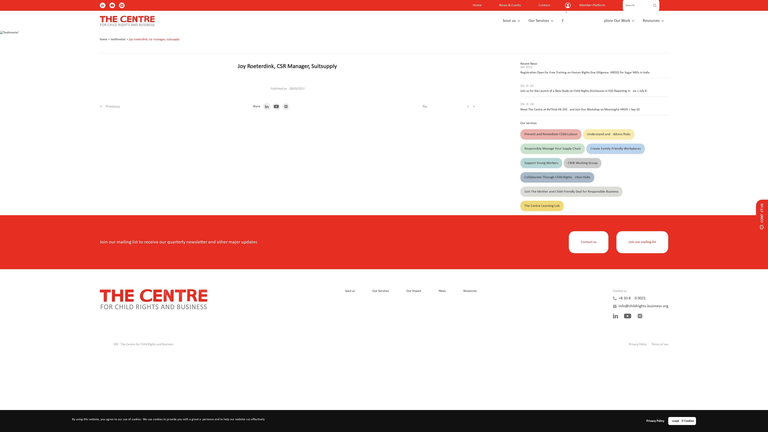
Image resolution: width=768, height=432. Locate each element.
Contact (544, 5)
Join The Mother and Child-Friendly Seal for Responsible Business (571, 192)
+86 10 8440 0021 (632, 298)
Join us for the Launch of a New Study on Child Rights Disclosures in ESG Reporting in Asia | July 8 (583, 91)
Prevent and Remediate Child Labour (550, 134)
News (442, 291)
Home (477, 5)
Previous (110, 107)
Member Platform (592, 5)
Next (449, 107)
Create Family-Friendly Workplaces (615, 149)
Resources (651, 21)
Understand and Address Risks (608, 134)
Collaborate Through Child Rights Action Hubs (557, 177)
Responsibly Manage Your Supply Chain (552, 149)
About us (508, 21)
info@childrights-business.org (643, 306)
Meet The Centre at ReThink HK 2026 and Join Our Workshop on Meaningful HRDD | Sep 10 (580, 109)
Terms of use (660, 344)
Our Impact (413, 291)
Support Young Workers (541, 163)
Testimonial (118, 39)
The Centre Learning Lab (542, 206)
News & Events (510, 5)
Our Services (539, 21)
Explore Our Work (596, 21)
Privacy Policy (638, 344)
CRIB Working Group (582, 163)
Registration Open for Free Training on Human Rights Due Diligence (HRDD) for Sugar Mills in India (585, 72)
